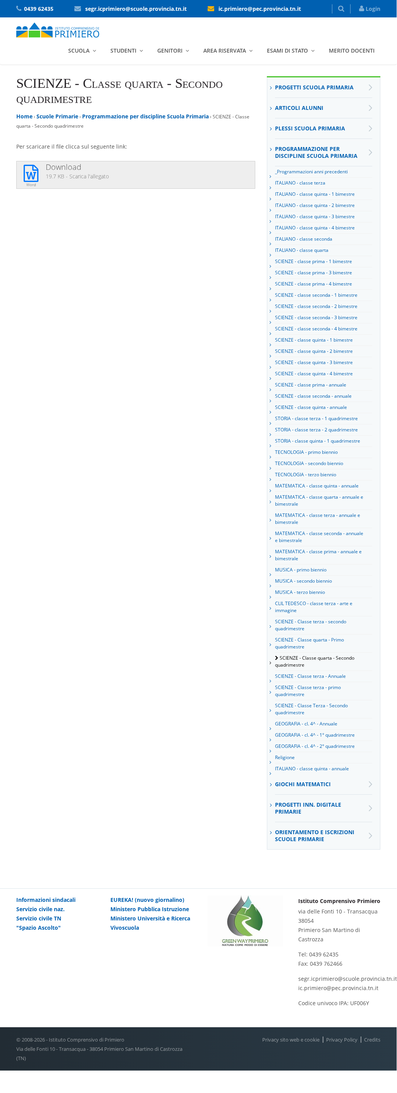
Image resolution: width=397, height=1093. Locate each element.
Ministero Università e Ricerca (150, 918)
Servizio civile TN (38, 918)
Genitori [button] (169, 50)
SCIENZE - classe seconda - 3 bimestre (316, 317)
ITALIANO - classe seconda (303, 239)
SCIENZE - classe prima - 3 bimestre (313, 272)
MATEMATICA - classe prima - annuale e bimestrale (318, 555)
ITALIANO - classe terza (300, 183)
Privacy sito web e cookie (291, 1040)
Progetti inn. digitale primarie (308, 808)
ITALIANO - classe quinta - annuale (312, 768)
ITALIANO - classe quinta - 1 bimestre (315, 194)
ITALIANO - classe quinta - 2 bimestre (315, 205)
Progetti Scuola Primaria (314, 87)
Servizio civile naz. (40, 909)
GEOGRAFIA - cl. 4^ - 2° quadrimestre (315, 746)
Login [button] (372, 8)
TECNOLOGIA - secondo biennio (309, 463)
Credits (372, 1040)
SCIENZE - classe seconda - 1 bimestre (316, 295)
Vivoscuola (124, 927)
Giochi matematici (303, 784)
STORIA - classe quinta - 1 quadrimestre (317, 441)
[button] (341, 9)
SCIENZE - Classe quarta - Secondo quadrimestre (314, 661)
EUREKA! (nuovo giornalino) (147, 899)
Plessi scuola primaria (310, 128)
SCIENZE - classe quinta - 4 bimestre (314, 373)
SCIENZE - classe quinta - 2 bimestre (314, 351)
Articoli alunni (299, 107)
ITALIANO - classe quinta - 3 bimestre (315, 216)
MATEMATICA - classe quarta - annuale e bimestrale (319, 500)
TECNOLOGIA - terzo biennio (305, 474)
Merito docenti (352, 50)
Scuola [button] (78, 50)
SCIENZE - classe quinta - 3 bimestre (314, 362)
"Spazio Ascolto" (38, 927)
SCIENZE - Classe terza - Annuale (310, 676)
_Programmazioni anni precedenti (311, 171)
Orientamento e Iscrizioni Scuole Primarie (314, 835)
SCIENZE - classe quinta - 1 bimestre (314, 340)
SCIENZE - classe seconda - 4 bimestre (316, 328)
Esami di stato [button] (287, 50)
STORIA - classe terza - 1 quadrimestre (316, 418)
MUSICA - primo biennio (301, 569)
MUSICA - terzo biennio (300, 592)
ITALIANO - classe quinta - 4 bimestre (315, 227)
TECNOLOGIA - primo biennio (306, 452)
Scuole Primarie (57, 116)
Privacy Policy (341, 1040)
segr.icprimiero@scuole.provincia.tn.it (136, 8)
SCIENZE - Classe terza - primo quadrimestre (308, 691)
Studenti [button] (123, 50)
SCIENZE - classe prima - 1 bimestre (313, 261)
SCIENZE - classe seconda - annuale (313, 396)
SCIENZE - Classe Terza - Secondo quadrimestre (311, 709)
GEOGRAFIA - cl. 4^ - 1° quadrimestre (315, 735)
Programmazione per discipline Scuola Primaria (145, 116)
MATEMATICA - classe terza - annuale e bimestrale (317, 518)
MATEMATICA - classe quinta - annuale (317, 485)
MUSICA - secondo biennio (303, 581)
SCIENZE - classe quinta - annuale (311, 407)
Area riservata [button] (224, 50)
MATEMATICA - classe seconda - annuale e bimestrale (319, 537)
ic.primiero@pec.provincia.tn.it (259, 8)
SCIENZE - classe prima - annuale (310, 384)
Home (24, 116)
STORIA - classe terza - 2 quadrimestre (316, 429)
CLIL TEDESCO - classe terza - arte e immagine (313, 607)
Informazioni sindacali (46, 899)
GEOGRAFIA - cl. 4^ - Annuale (306, 723)
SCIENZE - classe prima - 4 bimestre (313, 284)
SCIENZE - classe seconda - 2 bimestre (316, 306)
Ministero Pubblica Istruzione (149, 909)
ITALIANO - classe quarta (301, 250)
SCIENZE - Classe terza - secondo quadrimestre (310, 625)
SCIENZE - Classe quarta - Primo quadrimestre (309, 643)
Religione (285, 757)
